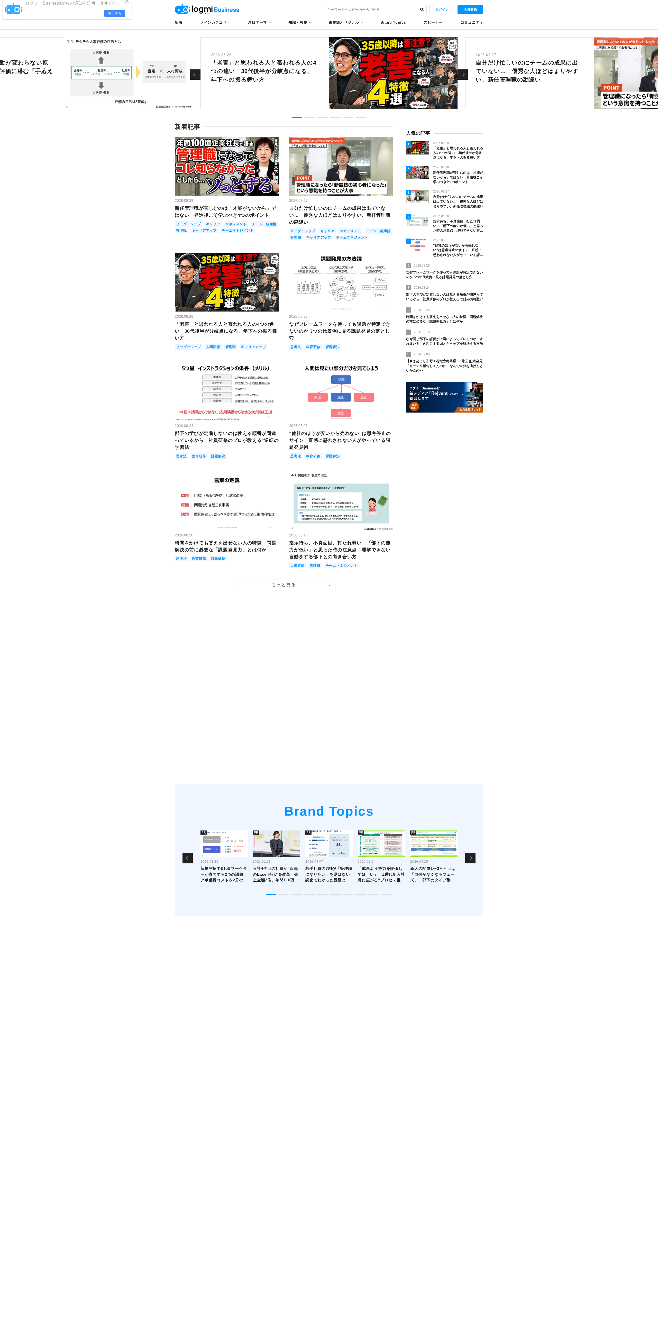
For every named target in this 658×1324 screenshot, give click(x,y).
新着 (178, 22)
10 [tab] (387, 894)
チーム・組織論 (264, 224)
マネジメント (236, 224)
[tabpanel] (329, 73)
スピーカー (433, 22)
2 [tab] (310, 117)
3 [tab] (322, 117)
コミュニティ (472, 22)
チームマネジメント (238, 230)
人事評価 (297, 566)
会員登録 (470, 9)
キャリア (213, 224)
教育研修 (313, 347)
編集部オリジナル (344, 22)
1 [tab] (297, 117)
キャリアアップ (204, 230)
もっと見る (284, 584)
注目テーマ (257, 22)
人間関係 (213, 347)
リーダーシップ (188, 224)
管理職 (181, 230)
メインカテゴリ (213, 22)
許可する (114, 18)
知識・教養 (297, 22)
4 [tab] (335, 117)
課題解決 (333, 347)
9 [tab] (374, 894)
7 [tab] (348, 894)
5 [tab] (348, 117)
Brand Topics (393, 22)
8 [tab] (361, 894)
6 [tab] (361, 117)
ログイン (442, 9)
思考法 (295, 347)
